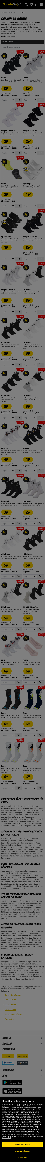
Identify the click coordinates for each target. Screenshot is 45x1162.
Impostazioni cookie (22, 1151)
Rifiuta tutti (22, 1157)
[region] (22, 1129)
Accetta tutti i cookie (22, 1144)
